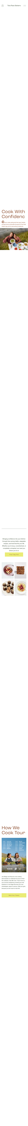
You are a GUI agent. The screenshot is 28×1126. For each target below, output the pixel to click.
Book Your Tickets (14, 895)
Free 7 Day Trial (14, 554)
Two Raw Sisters (14, 6)
